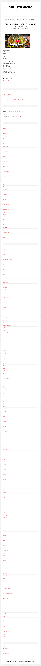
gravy (4, 393)
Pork (4, 512)
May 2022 (4, 189)
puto (4, 520)
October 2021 (5, 207)
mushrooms (5, 477)
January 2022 (5, 199)
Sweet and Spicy (6, 598)
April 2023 (5, 161)
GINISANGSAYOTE (11, 72)
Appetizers (5, 251)
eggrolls (4, 360)
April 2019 (5, 222)
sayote (20, 72)
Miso (4, 472)
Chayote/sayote (6, 305)
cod (4, 327)
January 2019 (5, 227)
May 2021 (4, 217)
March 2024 (5, 133)
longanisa (5, 451)
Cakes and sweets (6, 297)
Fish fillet (5, 370)
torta (4, 623)
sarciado (4, 532)
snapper (4, 568)
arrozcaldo (5, 254)
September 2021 (6, 209)
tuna (4, 626)
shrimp (4, 545)
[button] (26, 14)
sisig (4, 555)
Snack (4, 565)
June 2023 (5, 156)
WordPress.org (6, 653)
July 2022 (4, 184)
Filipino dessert (6, 365)
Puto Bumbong (6, 522)
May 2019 (5, 219)
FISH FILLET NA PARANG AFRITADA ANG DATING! (13, 96)
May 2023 (4, 158)
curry (4, 340)
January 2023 (5, 169)
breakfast (5, 287)
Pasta (4, 504)
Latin (4, 446)
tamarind (5, 608)
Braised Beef (5, 282)
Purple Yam (5, 517)
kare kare (5, 431)
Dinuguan (5, 353)
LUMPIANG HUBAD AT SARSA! (9, 94)
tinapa (22, 72)
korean (4, 439)
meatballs (5, 466)
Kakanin (4, 421)
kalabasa (4, 423)
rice (4, 525)
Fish (4, 368)
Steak (4, 583)
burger (4, 294)
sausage (4, 537)
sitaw (4, 558)
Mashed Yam (5, 461)
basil (4, 264)
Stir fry (4, 590)
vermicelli (5, 636)
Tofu (4, 621)
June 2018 (5, 239)
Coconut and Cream (7, 325)
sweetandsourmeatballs (7, 603)
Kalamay (4, 426)
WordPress (29, 661)
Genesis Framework (23, 661)
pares (4, 502)
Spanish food (5, 575)
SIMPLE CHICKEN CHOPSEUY (9, 91)
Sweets (4, 606)
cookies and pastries (7, 332)
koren (4, 441)
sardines (4, 535)
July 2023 (4, 153)
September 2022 (6, 179)
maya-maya (5, 464)
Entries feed (5, 648)
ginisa (4, 383)
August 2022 (5, 181)
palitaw (4, 494)
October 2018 (5, 229)
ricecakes (5, 527)
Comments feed (6, 651)
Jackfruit (5, 416)
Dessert (4, 348)
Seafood (4, 542)
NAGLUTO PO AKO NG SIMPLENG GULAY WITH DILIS (14, 99)
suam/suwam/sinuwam (7, 593)
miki (15, 72)
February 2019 (5, 224)
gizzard (4, 388)
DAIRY (4, 345)
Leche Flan (5, 449)
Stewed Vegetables (6, 588)
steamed (4, 585)
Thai (4, 616)
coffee (4, 330)
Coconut (4, 322)
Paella (4, 489)
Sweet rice (5, 601)
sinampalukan (5, 547)
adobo (4, 246)
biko (4, 272)
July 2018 (4, 237)
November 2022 (6, 174)
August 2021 (5, 212)
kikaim (4, 434)
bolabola (4, 279)
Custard (4, 342)
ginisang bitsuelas (6, 386)
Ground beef (5, 403)
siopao (4, 553)
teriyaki (4, 613)
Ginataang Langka (6, 378)
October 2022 (5, 176)
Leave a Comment (25, 28)
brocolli (4, 289)
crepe (4, 337)
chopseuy (5, 320)
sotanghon (5, 570)
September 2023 (6, 148)
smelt (4, 563)
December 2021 (6, 201)
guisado (4, 408)
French (4, 373)
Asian (4, 256)
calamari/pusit (6, 299)
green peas (5, 398)
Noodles (4, 479)
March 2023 (5, 163)
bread (4, 284)
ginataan (4, 375)
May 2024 (5, 128)
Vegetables (9, 71)
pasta (4, 507)
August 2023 (5, 151)
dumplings (5, 355)
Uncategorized (6, 631)
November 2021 (6, 204)
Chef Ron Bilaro (20, 6)
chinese (4, 315)
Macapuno (5, 459)
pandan (4, 499)
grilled (4, 401)
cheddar (4, 307)
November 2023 (6, 143)
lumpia (4, 454)
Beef (4, 267)
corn (4, 335)
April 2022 (5, 191)
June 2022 (5, 186)
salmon (4, 530)
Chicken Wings (6, 312)
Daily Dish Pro (16, 661)
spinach (4, 578)
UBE (4, 628)
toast (4, 618)
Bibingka (5, 269)
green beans (5, 396)
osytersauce (5, 484)
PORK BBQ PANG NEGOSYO (14, 108)
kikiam (4, 436)
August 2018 (5, 234)
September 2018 (6, 232)
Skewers (4, 560)
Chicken (4, 310)
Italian (4, 413)
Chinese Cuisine (6, 317)
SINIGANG (5, 550)
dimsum (4, 350)
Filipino (4, 363)
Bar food (4, 262)
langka (4, 444)
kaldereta (5, 429)
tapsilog (4, 611)
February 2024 (5, 136)
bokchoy (4, 277)
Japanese (4, 418)
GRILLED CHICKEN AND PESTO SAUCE (16, 111)
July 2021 (4, 214)
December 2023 (6, 141)
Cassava (4, 302)
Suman (4, 596)
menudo (4, 469)
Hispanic (5, 411)
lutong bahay (5, 456)
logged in (10, 80)
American (5, 249)
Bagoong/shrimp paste (7, 259)
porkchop (5, 515)
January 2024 (5, 138)
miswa (4, 474)
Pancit (18, 72)
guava (4, 406)
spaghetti (5, 573)
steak (4, 580)
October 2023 (5, 146)
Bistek (4, 274)
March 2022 (5, 194)
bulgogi (4, 292)
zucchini (4, 639)
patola (4, 509)
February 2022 (5, 196)
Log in (4, 646)
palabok (4, 492)
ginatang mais (5, 380)
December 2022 (6, 171)
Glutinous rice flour (7, 391)
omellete (4, 482)
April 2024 (5, 131)
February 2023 (5, 166)
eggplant (4, 358)
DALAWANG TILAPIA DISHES (9, 102)
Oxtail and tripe (6, 487)
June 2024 (5, 126)
